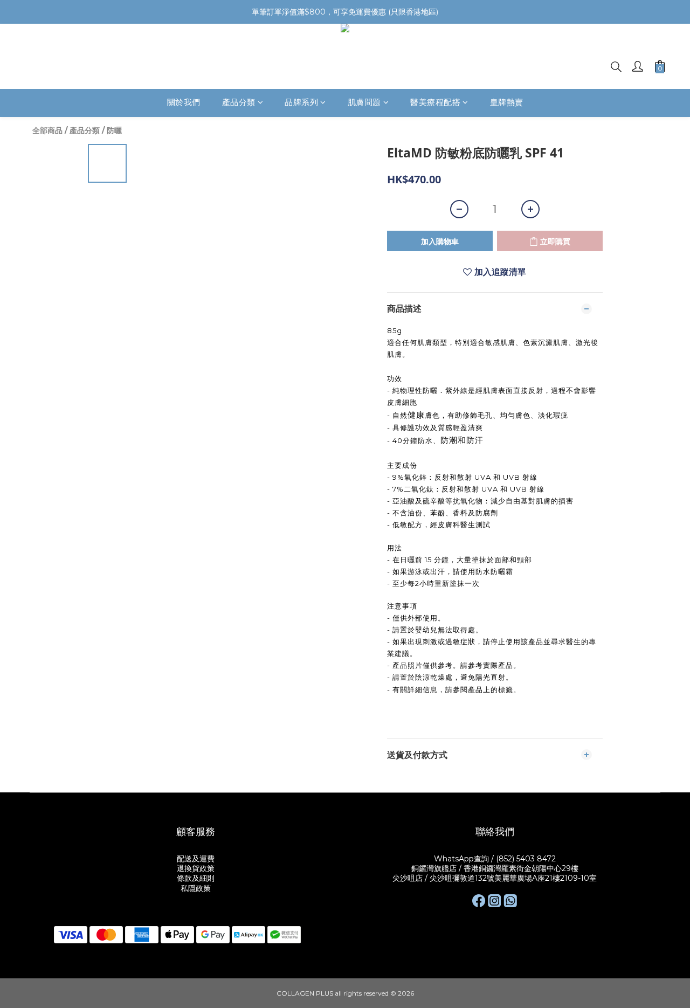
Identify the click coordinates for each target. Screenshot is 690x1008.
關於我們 (184, 103)
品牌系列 (301, 103)
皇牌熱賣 (506, 103)
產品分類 (239, 103)
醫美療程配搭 (435, 103)
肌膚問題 (364, 103)
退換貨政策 (196, 868)
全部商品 (47, 130)
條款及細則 (196, 878)
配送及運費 (196, 859)
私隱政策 (196, 888)
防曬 (114, 130)
